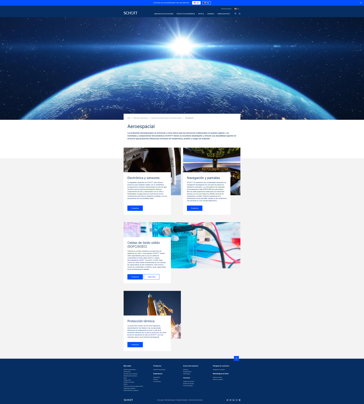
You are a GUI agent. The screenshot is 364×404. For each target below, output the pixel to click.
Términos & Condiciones (196, 400)
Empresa (185, 369)
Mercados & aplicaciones (163, 14)
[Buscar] (235, 13)
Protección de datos (181, 400)
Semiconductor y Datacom (131, 390)
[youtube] (239, 400)
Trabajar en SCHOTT (188, 381)
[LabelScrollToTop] (236, 358)
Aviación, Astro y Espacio (131, 373)
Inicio (129, 118)
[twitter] (236, 400)
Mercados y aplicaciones (141, 118)
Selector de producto (159, 369)
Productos (135, 208)
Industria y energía (129, 382)
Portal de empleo (188, 385)
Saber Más (151, 277)
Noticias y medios (218, 379)
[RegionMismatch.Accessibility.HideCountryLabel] (361, 3)
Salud (125, 378)
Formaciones (157, 381)
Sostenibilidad (187, 371)
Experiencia (156, 377)
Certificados (186, 373)
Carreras (210, 14)
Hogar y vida (127, 380)
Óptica (125, 384)
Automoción (127, 371)
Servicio (155, 379)
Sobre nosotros (223, 14)
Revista (201, 14)
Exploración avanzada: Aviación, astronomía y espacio (166, 118)
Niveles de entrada (188, 383)
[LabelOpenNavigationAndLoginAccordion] (239, 13)
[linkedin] (233, 400)
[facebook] (227, 400)
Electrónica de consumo (130, 376)
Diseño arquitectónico (130, 369)
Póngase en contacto (219, 369)
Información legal (169, 400)
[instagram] (230, 400)
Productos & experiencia (186, 14)
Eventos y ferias (217, 377)
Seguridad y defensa (129, 388)
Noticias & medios (226, 8)
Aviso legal (160, 400)
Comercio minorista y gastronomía (133, 386)
